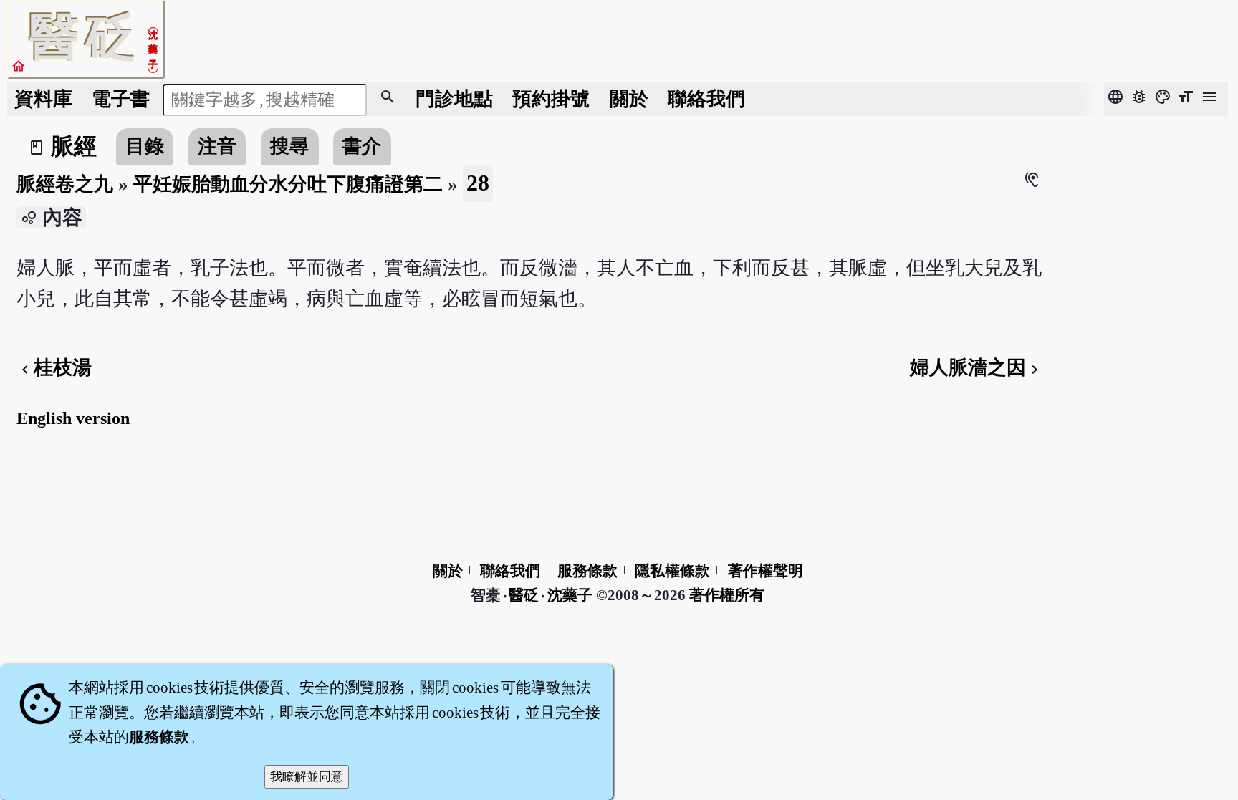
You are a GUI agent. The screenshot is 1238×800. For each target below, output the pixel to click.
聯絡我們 (706, 99)
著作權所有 (726, 595)
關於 (629, 99)
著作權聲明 (765, 570)
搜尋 (289, 146)
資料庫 (43, 99)
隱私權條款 (672, 570)
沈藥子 (569, 595)
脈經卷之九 (64, 184)
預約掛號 (551, 99)
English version (73, 418)
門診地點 (454, 99)
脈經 (74, 146)
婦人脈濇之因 (976, 367)
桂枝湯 (54, 367)
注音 (217, 146)
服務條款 (587, 570)
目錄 (144, 146)
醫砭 (525, 595)
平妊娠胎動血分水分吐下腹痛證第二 (288, 184)
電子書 (121, 99)
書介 (361, 146)
